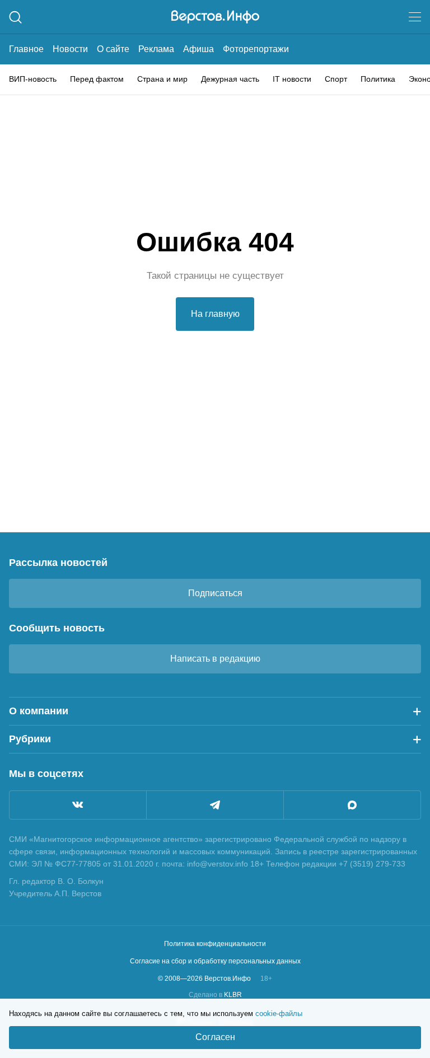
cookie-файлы (278, 1013)
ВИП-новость (33, 78)
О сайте (113, 49)
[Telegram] (215, 805)
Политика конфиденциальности (215, 944)
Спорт (336, 78)
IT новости (292, 78)
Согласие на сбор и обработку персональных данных (215, 961)
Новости (70, 49)
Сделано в (215, 995)
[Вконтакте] (78, 805)
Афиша (198, 49)
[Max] (352, 805)
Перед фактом (97, 78)
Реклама (156, 49)
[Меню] (415, 16)
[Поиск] (15, 17)
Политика (378, 78)
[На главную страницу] (215, 17)
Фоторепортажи (256, 49)
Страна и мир (162, 78)
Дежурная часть (230, 78)
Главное (26, 49)
